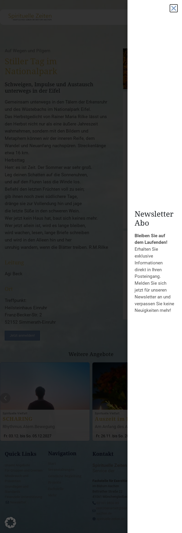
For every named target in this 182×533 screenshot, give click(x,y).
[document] (91, 266)
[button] (10, 522)
